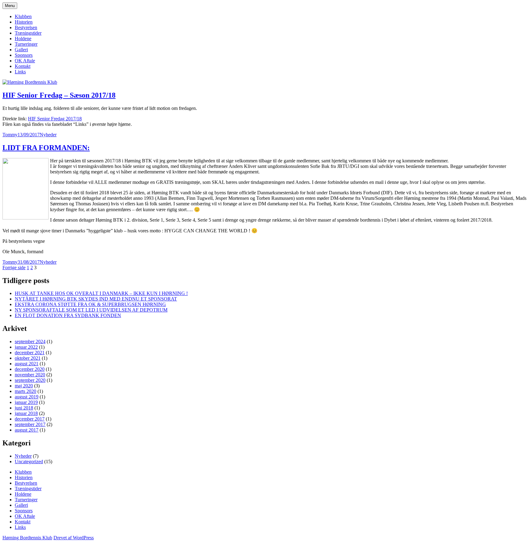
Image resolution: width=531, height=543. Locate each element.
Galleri (21, 49)
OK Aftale (25, 60)
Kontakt (22, 66)
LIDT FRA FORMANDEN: (46, 148)
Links (20, 71)
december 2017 (30, 418)
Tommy (10, 134)
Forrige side (14, 267)
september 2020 (30, 380)
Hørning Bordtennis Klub (27, 537)
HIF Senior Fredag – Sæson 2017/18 (59, 95)
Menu (10, 5)
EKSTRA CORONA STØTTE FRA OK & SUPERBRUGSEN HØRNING (90, 304)
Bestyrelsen (26, 27)
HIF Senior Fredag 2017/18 (55, 118)
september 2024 (30, 341)
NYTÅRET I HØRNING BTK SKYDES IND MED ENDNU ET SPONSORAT (96, 298)
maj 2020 (24, 385)
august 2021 (26, 363)
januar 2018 (26, 413)
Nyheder (48, 134)
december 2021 (30, 352)
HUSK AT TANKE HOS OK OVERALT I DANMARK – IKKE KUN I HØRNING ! (101, 293)
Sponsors (24, 55)
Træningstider (28, 33)
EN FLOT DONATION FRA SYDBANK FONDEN (68, 315)
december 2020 (30, 369)
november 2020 (30, 374)
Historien (24, 22)
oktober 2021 (28, 358)
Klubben (23, 16)
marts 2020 (25, 391)
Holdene (23, 38)
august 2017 (26, 429)
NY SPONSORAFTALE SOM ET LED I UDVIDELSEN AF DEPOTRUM (91, 309)
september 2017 (30, 424)
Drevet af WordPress (73, 537)
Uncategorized (29, 461)
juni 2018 (24, 407)
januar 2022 (26, 347)
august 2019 (26, 396)
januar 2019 (26, 402)
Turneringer (26, 44)
